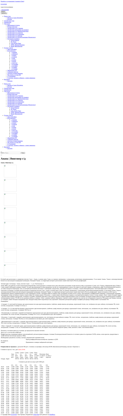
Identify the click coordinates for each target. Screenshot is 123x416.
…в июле (13, 61)
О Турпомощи (11, 76)
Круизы (9, 19)
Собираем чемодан (12, 72)
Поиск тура (7, 16)
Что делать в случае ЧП (14, 75)
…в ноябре (14, 67)
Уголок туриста (8, 48)
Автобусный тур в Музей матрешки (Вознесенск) (21, 37)
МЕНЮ (3, 11)
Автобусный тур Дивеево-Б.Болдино (17, 31)
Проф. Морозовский (16, 46)
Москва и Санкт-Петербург (15, 17)
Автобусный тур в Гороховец (15, 34)
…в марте (13, 55)
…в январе (14, 52)
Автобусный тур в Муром (14, 36)
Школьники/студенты (13, 25)
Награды (9, 81)
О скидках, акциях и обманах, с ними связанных (21, 78)
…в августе (14, 63)
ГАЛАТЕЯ (4, 4)
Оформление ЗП (12, 70)
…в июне (13, 60)
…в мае (13, 58)
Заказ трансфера (12, 49)
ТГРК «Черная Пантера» (18, 45)
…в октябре (14, 66)
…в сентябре (14, 64)
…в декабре (14, 69)
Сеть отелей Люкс (16, 43)
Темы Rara (36, 414)
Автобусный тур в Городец (15, 33)
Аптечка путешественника (15, 73)
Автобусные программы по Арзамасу (18, 29)
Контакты (7, 79)
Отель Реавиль (15, 40)
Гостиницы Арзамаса (13, 39)
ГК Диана (13, 42)
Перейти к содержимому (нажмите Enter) (12, 1)
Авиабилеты (7, 22)
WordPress (52, 414)
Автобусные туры (9, 20)
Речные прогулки (12, 26)
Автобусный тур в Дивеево (15, 28)
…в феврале (14, 54)
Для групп (7, 23)
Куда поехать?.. (11, 51)
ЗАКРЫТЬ (4, 13)
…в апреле (14, 57)
